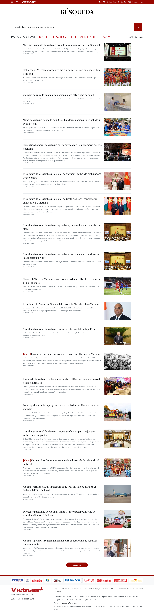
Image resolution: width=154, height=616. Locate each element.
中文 (129, 2)
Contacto (57, 591)
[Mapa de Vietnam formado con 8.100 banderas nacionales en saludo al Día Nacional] (117, 127)
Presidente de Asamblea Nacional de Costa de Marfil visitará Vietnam (61, 304)
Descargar (77, 565)
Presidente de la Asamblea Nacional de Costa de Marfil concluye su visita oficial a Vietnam (60, 200)
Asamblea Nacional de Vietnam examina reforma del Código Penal (59, 329)
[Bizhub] (57, 580)
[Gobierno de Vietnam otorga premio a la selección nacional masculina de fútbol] (117, 77)
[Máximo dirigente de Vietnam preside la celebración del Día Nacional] (117, 52)
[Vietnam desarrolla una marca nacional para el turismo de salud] (117, 102)
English (109, 2)
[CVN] (88, 580)
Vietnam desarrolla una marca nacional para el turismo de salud (58, 95)
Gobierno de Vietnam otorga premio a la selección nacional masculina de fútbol (61, 71)
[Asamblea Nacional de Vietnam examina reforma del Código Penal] (117, 336)
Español (123, 2)
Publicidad (139, 589)
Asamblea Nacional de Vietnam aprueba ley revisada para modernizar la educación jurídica (61, 255)
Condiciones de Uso (79, 589)
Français (116, 2)
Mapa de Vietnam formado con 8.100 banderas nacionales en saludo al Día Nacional (62, 121)
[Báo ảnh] (120, 580)
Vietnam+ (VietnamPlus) (29, 2)
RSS (90, 589)
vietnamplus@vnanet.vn (68, 603)
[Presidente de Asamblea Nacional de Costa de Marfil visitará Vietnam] (117, 311)
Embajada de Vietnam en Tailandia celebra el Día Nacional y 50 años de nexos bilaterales (62, 380)
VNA (113, 589)
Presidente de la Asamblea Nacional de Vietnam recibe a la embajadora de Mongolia (62, 175)
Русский (135, 2)
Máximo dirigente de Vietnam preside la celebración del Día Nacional (61, 45)
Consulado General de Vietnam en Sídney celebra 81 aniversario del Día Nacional (62, 146)
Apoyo (97, 589)
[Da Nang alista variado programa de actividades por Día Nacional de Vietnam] (117, 412)
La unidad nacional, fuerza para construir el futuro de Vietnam (65, 354)
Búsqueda (77, 11)
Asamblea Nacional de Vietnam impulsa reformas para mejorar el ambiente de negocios (59, 433)
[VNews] (27, 580)
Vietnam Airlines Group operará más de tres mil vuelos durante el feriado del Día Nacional (59, 488)
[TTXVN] (17, 580)
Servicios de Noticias (124, 589)
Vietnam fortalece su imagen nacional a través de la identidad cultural (61, 462)
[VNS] (72, 580)
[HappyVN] (136, 580)
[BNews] (47, 580)
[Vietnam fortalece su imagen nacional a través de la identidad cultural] (117, 467)
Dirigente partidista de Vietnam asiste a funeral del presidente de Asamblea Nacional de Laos (59, 513)
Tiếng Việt (102, 2)
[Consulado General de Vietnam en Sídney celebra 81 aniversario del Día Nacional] (117, 152)
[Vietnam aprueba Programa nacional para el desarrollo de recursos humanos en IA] (117, 548)
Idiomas (105, 589)
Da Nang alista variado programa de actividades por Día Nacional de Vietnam (61, 407)
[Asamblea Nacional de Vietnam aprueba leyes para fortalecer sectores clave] (117, 232)
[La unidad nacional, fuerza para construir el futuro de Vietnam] (117, 361)
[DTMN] (104, 580)
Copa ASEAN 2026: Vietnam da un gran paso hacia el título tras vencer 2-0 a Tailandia (61, 280)
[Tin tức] (37, 580)
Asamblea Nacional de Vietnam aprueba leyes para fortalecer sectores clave (61, 226)
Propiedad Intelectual (61, 589)
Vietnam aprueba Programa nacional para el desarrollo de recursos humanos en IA (60, 542)
